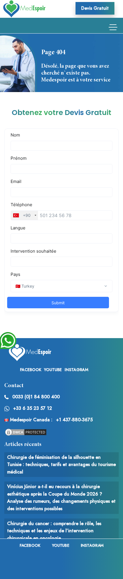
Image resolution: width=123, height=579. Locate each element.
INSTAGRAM (76, 370)
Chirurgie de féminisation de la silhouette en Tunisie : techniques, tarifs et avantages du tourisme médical (61, 464)
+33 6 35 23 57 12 (32, 408)
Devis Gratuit (95, 8)
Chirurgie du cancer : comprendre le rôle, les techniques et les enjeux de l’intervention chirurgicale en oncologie (54, 530)
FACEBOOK (30, 370)
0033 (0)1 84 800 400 (36, 396)
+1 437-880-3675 (74, 419)
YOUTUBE (53, 370)
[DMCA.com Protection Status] (25, 431)
